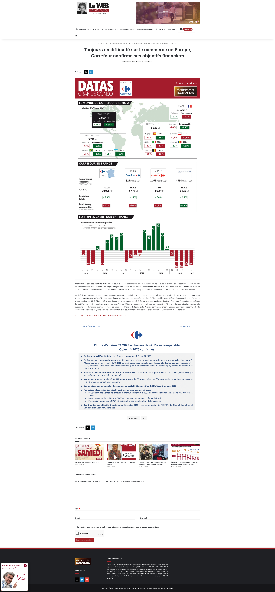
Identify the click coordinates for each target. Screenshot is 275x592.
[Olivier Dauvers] (93, 8)
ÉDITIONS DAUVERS (82, 29)
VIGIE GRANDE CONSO (127, 29)
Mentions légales (107, 588)
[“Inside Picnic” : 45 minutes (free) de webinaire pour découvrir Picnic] (153, 452)
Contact (149, 588)
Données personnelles (122, 588)
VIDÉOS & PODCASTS (109, 29)
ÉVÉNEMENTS (160, 29)
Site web (143, 518)
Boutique (171, 29)
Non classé (109, 43)
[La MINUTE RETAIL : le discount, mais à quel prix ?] (121, 452)
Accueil (101, 43)
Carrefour (134, 418)
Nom (77, 509)
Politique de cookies (138, 588)
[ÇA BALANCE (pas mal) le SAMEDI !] (89, 452)
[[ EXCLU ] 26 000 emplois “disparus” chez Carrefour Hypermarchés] (185, 452)
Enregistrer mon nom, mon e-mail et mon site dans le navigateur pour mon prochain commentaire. (118, 527)
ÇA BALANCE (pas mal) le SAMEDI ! (87, 462)
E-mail (78, 518)
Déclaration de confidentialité (163, 588)
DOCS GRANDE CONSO (144, 29)
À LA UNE (96, 29)
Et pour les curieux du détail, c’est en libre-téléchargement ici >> (101, 315)
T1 (145, 418)
